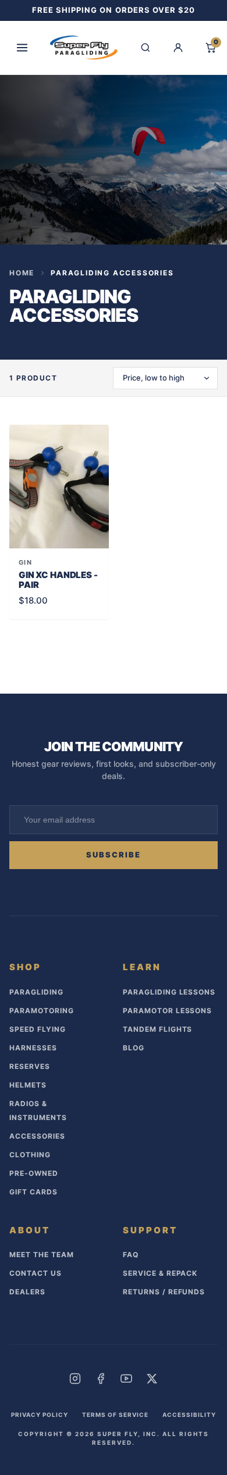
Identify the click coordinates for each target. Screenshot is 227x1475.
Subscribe (113, 854)
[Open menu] (22, 47)
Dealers (27, 1291)
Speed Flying (37, 1029)
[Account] (178, 47)
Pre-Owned (33, 1173)
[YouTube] (126, 1378)
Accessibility (189, 1414)
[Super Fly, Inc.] (84, 47)
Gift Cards (33, 1191)
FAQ (131, 1254)
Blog (133, 1047)
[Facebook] (101, 1378)
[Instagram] (75, 1378)
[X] (152, 1378)
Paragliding (36, 992)
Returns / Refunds (164, 1291)
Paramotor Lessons (167, 1010)
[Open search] (145, 47)
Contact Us (35, 1273)
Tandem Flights (157, 1029)
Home (21, 272)
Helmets (28, 1085)
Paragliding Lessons (169, 992)
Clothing (30, 1154)
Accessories (37, 1136)
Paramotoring (41, 1010)
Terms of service (115, 1414)
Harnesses (33, 1047)
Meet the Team (41, 1254)
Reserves (29, 1066)
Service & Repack (160, 1273)
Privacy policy (39, 1414)
